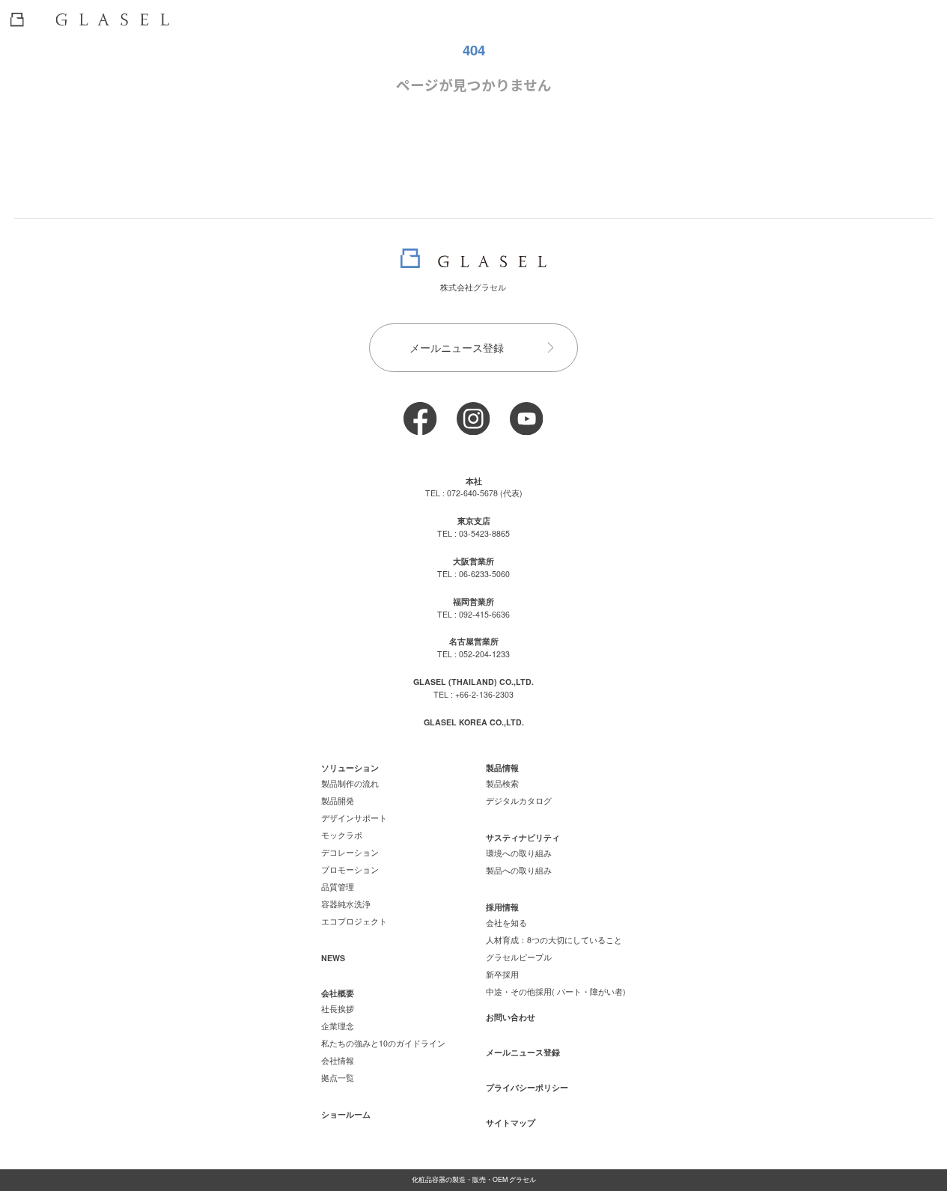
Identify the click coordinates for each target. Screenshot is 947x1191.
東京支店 (473, 520)
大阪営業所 (473, 561)
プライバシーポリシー (527, 1087)
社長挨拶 (337, 1008)
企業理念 (337, 1026)
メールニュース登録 (456, 347)
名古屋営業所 (474, 641)
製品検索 (502, 783)
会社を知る (506, 922)
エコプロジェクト (354, 921)
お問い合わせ (510, 1017)
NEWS (333, 957)
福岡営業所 (473, 601)
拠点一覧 (337, 1077)
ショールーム (346, 1114)
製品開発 (337, 800)
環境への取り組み (519, 853)
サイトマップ (510, 1122)
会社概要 (337, 993)
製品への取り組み (519, 870)
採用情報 (502, 907)
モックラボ (341, 835)
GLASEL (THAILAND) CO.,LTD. (473, 681)
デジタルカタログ (519, 800)
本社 (474, 481)
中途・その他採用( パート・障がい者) (556, 991)
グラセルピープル (519, 957)
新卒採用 (502, 974)
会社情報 (337, 1060)
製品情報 (502, 767)
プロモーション (350, 869)
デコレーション (350, 852)
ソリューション (350, 767)
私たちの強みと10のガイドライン (383, 1043)
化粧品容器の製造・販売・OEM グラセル (474, 1179)
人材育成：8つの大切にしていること (554, 939)
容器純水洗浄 (346, 904)
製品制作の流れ (350, 783)
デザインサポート (354, 817)
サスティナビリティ (523, 837)
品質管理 (337, 886)
